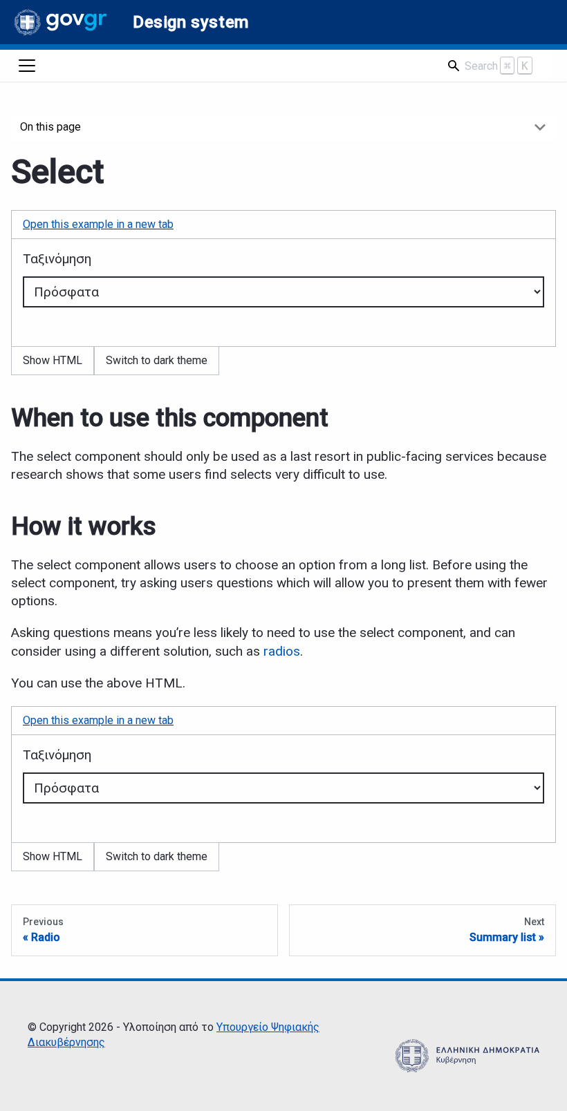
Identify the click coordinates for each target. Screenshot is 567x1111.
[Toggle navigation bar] (27, 65)
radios (281, 651)
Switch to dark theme (156, 360)
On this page (50, 126)
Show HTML (52, 360)
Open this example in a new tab (98, 224)
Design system (191, 22)
